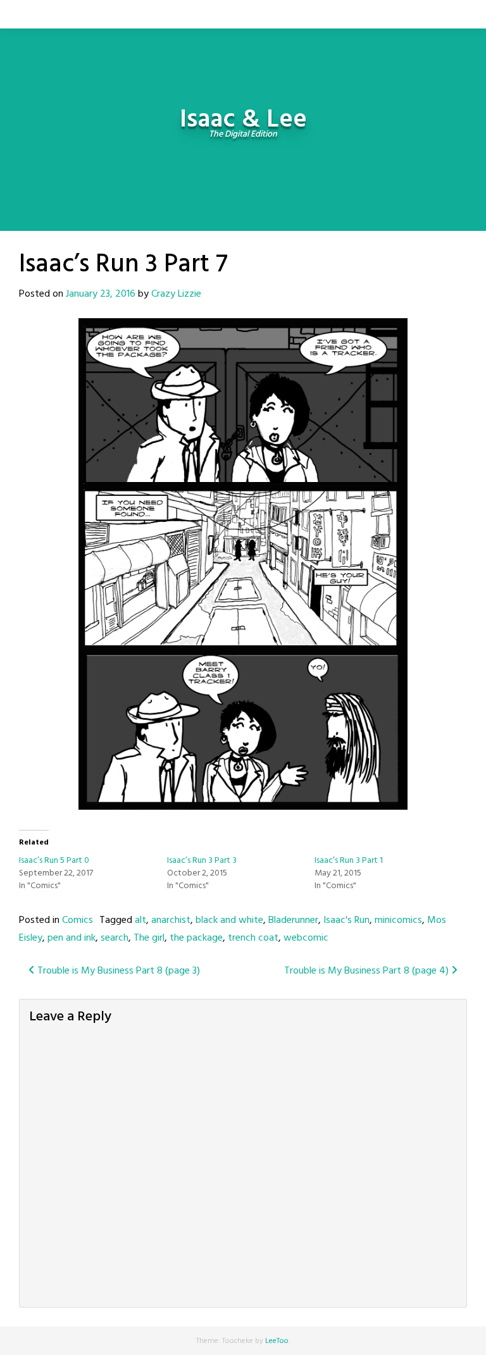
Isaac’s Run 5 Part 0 (54, 860)
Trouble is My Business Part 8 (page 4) (367, 971)
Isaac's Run (346, 920)
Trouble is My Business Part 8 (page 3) (117, 971)
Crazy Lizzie (176, 294)
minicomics (398, 920)
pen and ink (71, 938)
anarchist (170, 920)
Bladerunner (293, 920)
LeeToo (277, 1341)
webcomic (306, 938)
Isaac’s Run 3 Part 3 (202, 860)
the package (196, 938)
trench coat (253, 938)
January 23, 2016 (100, 294)
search (114, 938)
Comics (77, 920)
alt (140, 920)
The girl (149, 938)
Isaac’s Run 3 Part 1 (349, 860)
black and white (229, 920)
